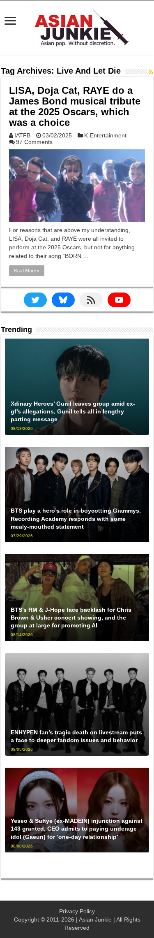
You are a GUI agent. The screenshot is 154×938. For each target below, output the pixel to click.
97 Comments (34, 142)
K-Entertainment (105, 135)
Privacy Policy (77, 911)
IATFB (22, 135)
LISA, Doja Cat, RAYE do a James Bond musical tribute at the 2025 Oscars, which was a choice (74, 106)
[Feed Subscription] (151, 72)
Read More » (26, 271)
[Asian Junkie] (77, 26)
